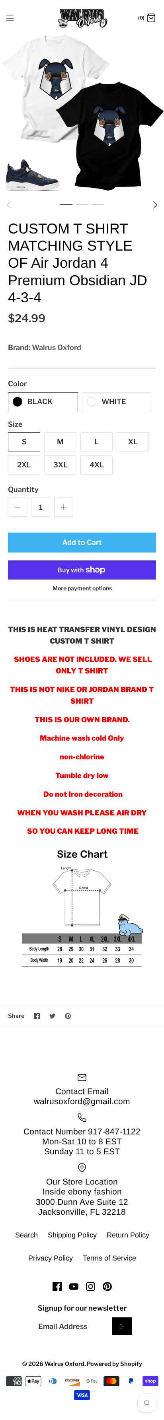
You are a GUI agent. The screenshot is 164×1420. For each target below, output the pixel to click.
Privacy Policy (50, 1258)
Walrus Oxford (56, 347)
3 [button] (98, 204)
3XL (60, 465)
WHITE (114, 401)
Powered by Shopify (114, 1363)
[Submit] (122, 1326)
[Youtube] (73, 1286)
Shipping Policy (72, 1235)
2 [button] (82, 204)
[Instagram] (90, 1286)
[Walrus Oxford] (82, 18)
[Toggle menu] (10, 18)
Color (17, 383)
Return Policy (128, 1235)
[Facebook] (57, 1286)
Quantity (23, 489)
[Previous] (9, 205)
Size (15, 424)
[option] (82, 114)
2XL (24, 465)
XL (133, 442)
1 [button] (66, 204)
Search (26, 1235)
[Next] (155, 205)
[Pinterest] (107, 1286)
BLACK (40, 401)
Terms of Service (109, 1258)
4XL (97, 465)
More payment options (82, 588)
